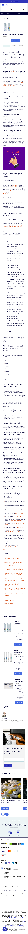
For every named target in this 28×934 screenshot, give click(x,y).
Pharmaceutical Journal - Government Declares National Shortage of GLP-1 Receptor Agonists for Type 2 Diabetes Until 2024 (15, 574)
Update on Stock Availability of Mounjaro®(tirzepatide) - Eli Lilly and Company (13, 558)
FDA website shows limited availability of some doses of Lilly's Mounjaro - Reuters (14, 579)
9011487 (23, 921)
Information (3, 882)
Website (4, 549)
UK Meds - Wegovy (9, 598)
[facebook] (6, 863)
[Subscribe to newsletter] (25, 890)
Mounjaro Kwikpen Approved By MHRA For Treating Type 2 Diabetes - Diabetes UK (14, 568)
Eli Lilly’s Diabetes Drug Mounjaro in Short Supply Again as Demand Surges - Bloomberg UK (14, 584)
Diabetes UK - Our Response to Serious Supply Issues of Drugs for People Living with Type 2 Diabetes (14, 564)
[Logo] (5, 5)
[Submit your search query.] (24, 5)
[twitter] (2, 863)
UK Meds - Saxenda (9, 600)
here (20, 13)
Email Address (7, 757)
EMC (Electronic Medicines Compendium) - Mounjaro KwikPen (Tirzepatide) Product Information (15, 590)
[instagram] (9, 863)
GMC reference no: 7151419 (9, 546)
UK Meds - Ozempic (10, 603)
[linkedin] (13, 863)
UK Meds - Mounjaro (10, 606)
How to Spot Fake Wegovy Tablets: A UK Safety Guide (11, 801)
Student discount (15, 1)
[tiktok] (16, 863)
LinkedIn (4, 547)
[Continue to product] (11, 788)
